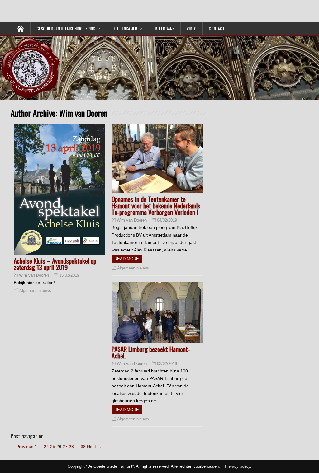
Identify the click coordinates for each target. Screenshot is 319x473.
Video (192, 28)
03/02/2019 (167, 363)
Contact (217, 28)
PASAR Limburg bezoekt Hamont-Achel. (151, 352)
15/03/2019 (69, 275)
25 (52, 446)
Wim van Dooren (34, 275)
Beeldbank (164, 28)
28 (71, 446)
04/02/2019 (167, 220)
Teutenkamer (125, 28)
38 (83, 446)
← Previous (22, 446)
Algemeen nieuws (35, 290)
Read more (126, 258)
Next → (94, 446)
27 (65, 446)
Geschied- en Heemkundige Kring (65, 28)
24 (46, 446)
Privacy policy (237, 466)
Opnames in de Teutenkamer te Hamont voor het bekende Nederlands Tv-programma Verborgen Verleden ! (156, 205)
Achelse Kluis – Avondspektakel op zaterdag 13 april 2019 (55, 264)
